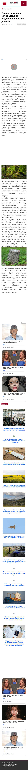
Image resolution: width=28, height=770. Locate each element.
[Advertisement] (14, 43)
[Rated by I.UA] (22, 767)
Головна (4, 8)
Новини (4, 404)
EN (18, 24)
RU (22, 24)
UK (25, 24)
